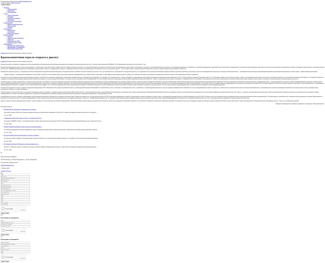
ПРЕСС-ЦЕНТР (8, 35)
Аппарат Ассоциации (13, 18)
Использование (11, 12)
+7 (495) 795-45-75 (15, 3)
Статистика (10, 32)
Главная (3, 53)
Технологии (10, 10)
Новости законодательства (15, 24)
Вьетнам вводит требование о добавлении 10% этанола (20, 109)
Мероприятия (8, 44)
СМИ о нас (10, 39)
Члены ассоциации (12, 15)
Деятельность (8, 29)
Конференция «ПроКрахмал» (15, 45)
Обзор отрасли (8, 23)
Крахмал (6, 7)
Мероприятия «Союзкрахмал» (16, 47)
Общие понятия (12, 9)
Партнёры (10, 16)
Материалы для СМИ (13, 41)
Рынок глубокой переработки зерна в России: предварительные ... (23, 126)
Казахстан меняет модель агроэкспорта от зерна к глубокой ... (22, 135)
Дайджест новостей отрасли (15, 38)
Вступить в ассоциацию (14, 21)
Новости (9, 36)
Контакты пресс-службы (14, 42)
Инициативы (11, 30)
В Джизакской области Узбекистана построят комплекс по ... (21, 144)
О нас (5, 13)
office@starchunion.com (24, 1)
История (9, 27)
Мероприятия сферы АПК (15, 48)
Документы (10, 19)
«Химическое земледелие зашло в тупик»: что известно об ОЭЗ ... (23, 118)
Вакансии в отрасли (13, 33)
